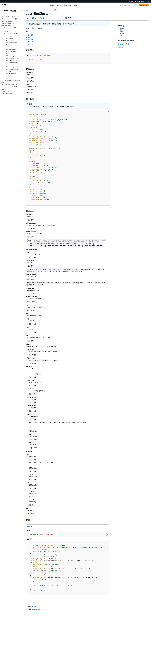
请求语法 (30, 35)
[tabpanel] (68, 563)
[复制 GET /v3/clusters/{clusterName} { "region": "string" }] (108, 55)
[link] (52, 10)
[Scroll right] (78, 5)
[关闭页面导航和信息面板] (148, 23)
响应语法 (30, 39)
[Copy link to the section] (24, 50)
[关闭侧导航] (21, 10)
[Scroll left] (48, 5)
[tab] (29, 526)
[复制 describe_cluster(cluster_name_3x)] (107, 534)
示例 (29, 44)
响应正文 (30, 42)
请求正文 (30, 37)
